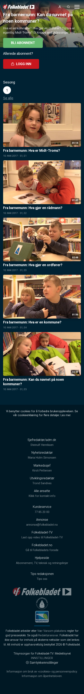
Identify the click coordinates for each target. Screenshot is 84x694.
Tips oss (42, 579)
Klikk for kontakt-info (42, 496)
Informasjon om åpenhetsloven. (42, 676)
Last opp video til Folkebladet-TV (42, 537)
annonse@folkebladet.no (42, 524)
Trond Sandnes (42, 483)
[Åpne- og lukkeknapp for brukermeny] (60, 7)
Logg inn (23, 64)
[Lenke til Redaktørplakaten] (42, 603)
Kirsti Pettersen (42, 470)
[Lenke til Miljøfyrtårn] (42, 616)
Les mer (66, 415)
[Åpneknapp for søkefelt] (68, 7)
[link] (18, 7)
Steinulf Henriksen (42, 445)
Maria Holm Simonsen (42, 457)
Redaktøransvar (48, 635)
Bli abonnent (23, 43)
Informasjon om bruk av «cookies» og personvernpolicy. (42, 671)
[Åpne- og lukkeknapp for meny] (77, 7)
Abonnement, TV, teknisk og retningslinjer (42, 563)
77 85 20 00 (42, 512)
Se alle (8, 98)
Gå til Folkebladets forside (42, 550)
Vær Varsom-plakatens (51, 631)
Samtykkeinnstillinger (44, 662)
